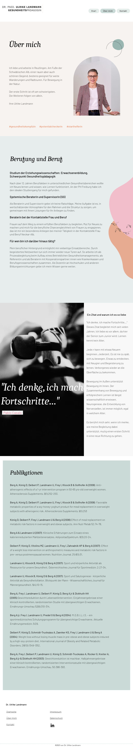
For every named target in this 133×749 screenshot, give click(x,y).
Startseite (11, 711)
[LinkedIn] (52, 725)
